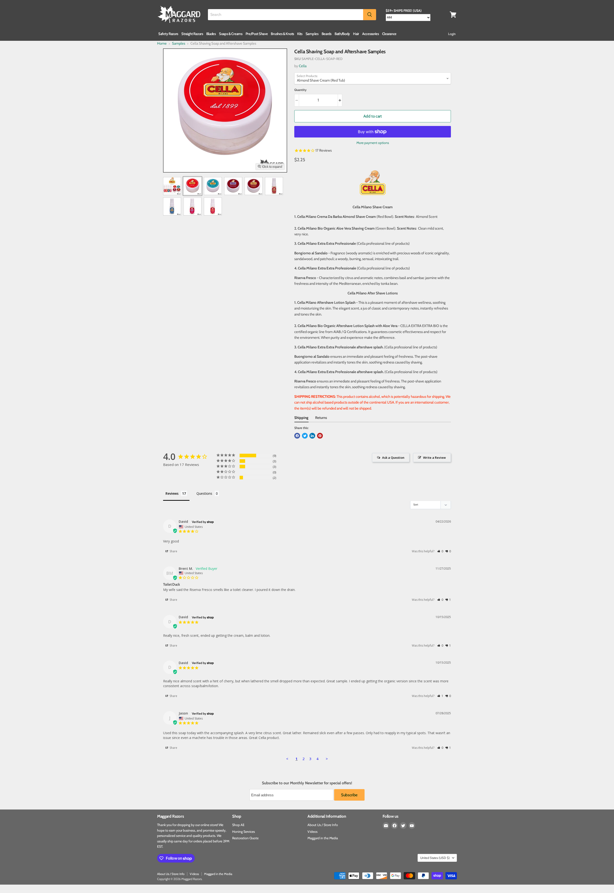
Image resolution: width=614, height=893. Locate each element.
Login (452, 34)
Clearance (389, 34)
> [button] (327, 758)
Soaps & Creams (230, 34)
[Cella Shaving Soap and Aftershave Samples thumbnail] (172, 186)
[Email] (386, 825)
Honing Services (243, 831)
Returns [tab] (321, 418)
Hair (356, 34)
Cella (303, 66)
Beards (326, 34)
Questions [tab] (204, 493)
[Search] (369, 14)
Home (162, 44)
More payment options (372, 143)
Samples (312, 34)
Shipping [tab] (301, 418)
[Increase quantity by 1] (340, 100)
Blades (211, 34)
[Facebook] (394, 825)
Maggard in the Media (322, 838)
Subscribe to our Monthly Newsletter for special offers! (307, 783)
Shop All (238, 825)
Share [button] (173, 551)
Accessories (370, 34)
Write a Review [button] (434, 457)
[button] (440, 551)
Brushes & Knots (282, 34)
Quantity (300, 90)
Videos (312, 831)
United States (435, 858)
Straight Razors (192, 34)
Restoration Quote (245, 838)
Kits (299, 34)
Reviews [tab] (171, 493)
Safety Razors (168, 34)
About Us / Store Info (322, 825)
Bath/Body (342, 34)
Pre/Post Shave (257, 34)
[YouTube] (411, 825)
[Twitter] (403, 825)
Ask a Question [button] (393, 457)
